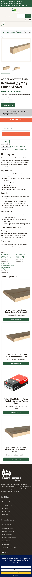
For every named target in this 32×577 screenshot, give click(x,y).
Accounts (5, 508)
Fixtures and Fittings (8, 531)
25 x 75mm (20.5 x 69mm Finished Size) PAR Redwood (22, 256)
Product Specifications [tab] (20, 149)
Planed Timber (10, 32)
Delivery (5, 515)
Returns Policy (6, 502)
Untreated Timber (8, 528)
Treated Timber (7, 525)
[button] (2, 37)
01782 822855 (6, 5)
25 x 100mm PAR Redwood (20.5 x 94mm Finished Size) (7, 256)
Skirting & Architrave (9, 547)
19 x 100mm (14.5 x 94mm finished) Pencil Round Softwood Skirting (7, 266)
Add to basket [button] (16, 319)
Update (16, 134)
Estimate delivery (16, 120)
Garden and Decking (9, 538)
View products (16, 412)
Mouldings (5, 544)
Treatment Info (7, 505)
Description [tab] (6, 149)
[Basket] (30, 20)
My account (6, 511)
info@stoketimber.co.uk (20, 5)
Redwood (20, 32)
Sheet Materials (7, 535)
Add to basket (8, 105)
